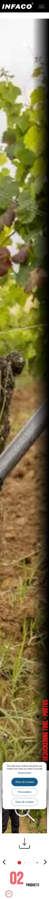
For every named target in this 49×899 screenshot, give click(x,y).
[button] (24, 845)
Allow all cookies (24, 781)
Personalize (24, 791)
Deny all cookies (24, 801)
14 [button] (37, 863)
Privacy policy (24, 772)
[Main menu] (41, 6)
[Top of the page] (8, 893)
